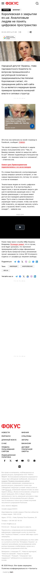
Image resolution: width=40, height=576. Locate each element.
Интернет (16, 10)
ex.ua (6, 270)
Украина (6, 10)
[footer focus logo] (11, 426)
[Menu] (3, 3)
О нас (4, 443)
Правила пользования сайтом (8, 449)
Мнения (25, 432)
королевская (27, 266)
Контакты (33, 568)
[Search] (37, 3)
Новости (6, 432)
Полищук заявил (17, 244)
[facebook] (4, 460)
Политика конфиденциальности (14, 568)
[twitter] (10, 460)
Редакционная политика (8, 456)
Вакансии (26, 443)
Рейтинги (6, 436)
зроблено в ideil (8, 572)
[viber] (28, 460)
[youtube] (22, 460)
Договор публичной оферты (27, 449)
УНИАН (22, 142)
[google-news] (34, 460)
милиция (14, 266)
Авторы (25, 440)
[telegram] (16, 460)
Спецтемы (26, 436)
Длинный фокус (9, 440)
